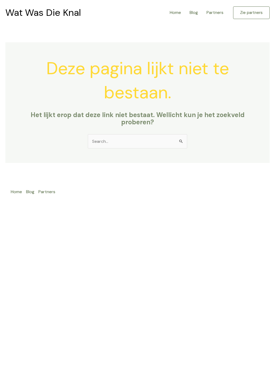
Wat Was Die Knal (43, 12)
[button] (251, 12)
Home (175, 12)
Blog (194, 12)
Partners (215, 12)
